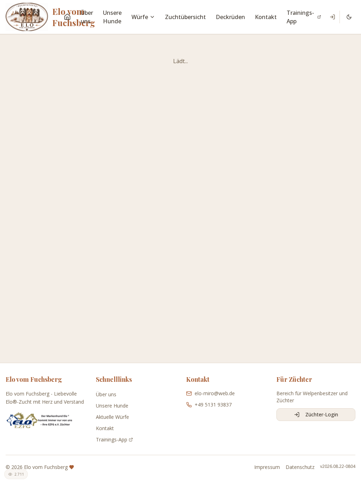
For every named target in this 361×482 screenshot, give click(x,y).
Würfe (139, 17)
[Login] (332, 17)
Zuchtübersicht (185, 17)
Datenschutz (300, 467)
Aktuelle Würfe (112, 417)
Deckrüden (230, 17)
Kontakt (266, 17)
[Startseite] (67, 17)
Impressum (267, 467)
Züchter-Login (321, 414)
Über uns (87, 17)
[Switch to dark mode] (349, 17)
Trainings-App (300, 17)
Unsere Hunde (112, 17)
